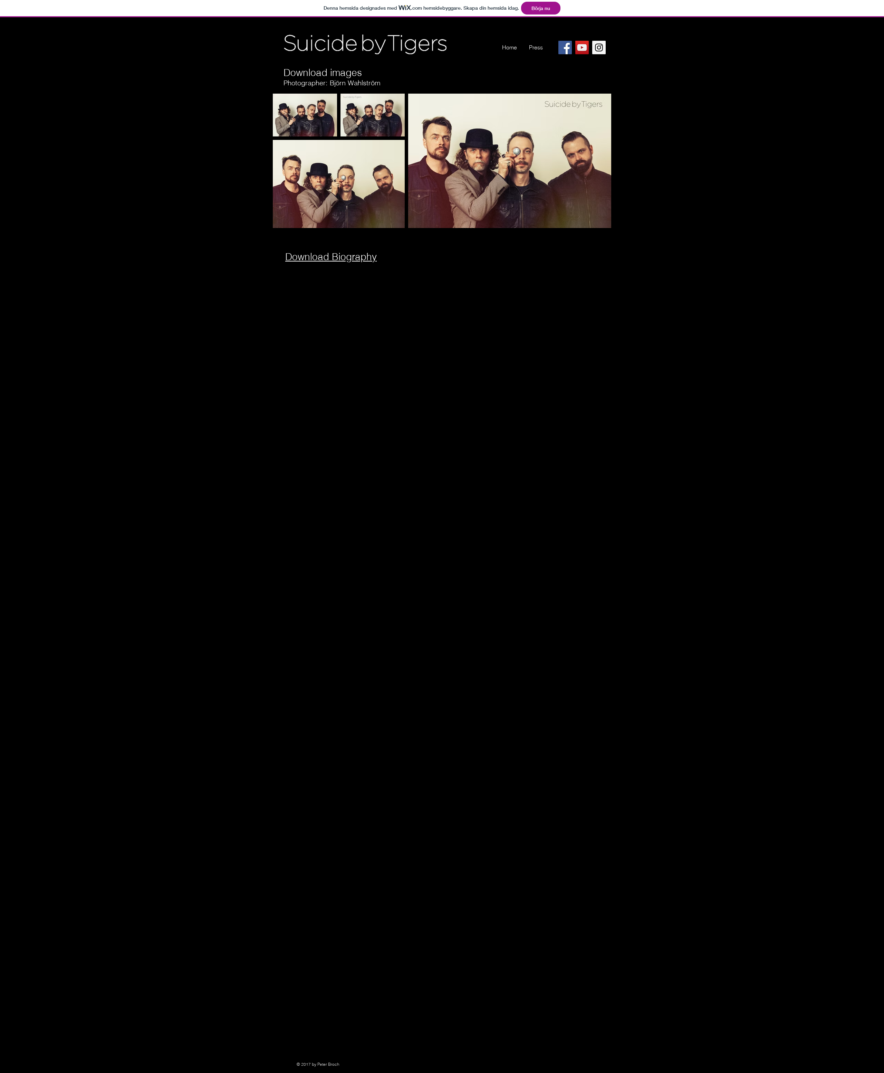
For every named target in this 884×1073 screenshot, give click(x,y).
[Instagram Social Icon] (599, 47)
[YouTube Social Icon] (582, 47)
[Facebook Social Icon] (565, 47)
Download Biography (331, 257)
